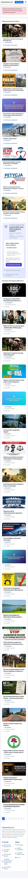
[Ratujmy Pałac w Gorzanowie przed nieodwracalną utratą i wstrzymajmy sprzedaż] (14, 85)
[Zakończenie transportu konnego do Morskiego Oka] (14, 35)
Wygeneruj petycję (14, 264)
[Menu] (25, 2)
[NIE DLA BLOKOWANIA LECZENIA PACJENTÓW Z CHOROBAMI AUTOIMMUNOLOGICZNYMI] (14, 158)
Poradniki (5, 842)
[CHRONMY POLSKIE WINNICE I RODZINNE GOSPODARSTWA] (14, 60)
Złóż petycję (19, 2)
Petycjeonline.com (7, 2)
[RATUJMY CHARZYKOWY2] (14, 134)
